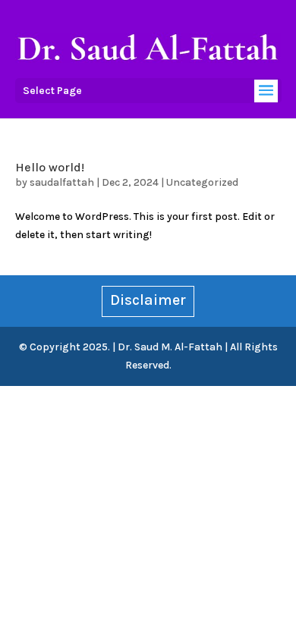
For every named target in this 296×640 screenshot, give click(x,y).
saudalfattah (62, 182)
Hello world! (49, 167)
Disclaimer (148, 300)
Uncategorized (202, 182)
